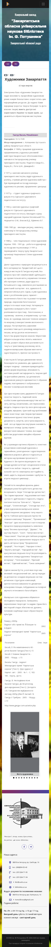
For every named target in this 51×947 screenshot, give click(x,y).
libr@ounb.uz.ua (21, 882)
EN (16, 64)
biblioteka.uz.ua (21, 887)
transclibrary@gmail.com (24, 900)
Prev (14, 744)
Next (37, 744)
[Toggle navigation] (43, 4)
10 (37, 777)
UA (8, 64)
